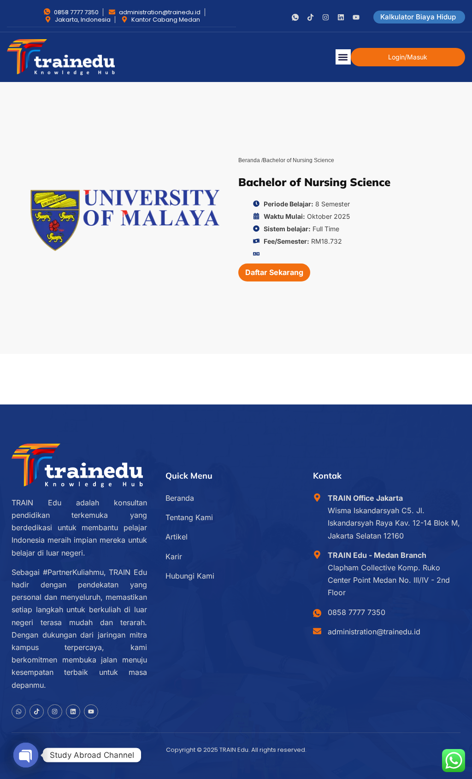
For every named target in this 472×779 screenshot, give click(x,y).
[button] (343, 56)
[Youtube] (356, 17)
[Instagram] (325, 17)
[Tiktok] (310, 17)
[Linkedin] (340, 17)
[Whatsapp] (19, 711)
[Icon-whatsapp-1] (295, 17)
